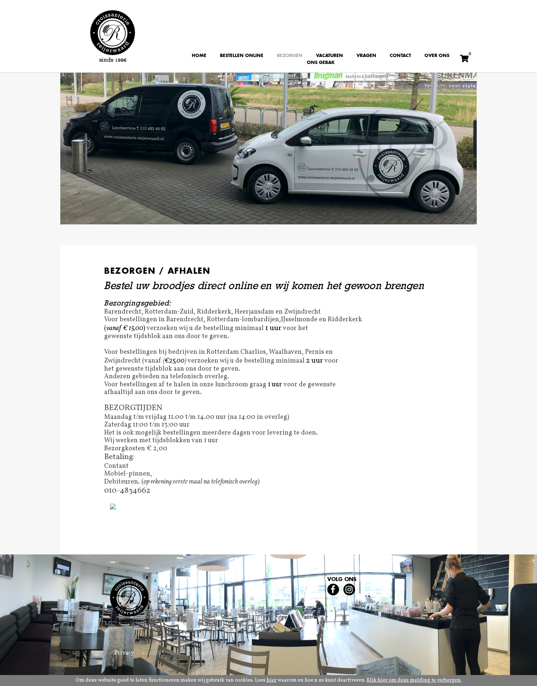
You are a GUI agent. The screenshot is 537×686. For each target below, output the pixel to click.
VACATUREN (329, 55)
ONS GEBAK (321, 63)
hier (272, 680)
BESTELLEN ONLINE (241, 55)
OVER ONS (436, 55)
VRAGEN (366, 55)
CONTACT (400, 55)
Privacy (124, 653)
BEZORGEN (289, 55)
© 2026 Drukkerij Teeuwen (177, 653)
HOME (199, 55)
